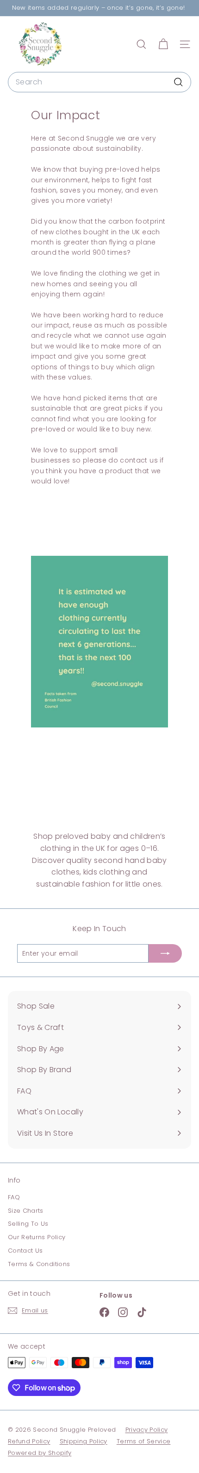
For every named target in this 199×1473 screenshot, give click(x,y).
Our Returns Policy (36, 1237)
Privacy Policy (146, 1429)
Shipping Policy (83, 1441)
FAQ (14, 1197)
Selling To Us (28, 1223)
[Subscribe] (165, 953)
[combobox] (99, 82)
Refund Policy (29, 1441)
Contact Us (25, 1250)
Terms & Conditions (39, 1264)
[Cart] (163, 44)
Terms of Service (144, 1441)
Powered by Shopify (39, 1452)
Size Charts (26, 1210)
